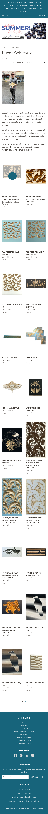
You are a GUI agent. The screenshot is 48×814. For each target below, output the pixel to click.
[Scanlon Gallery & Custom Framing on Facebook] (15, 756)
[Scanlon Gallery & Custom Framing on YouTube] (32, 756)
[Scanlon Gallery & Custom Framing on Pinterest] (21, 756)
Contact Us (24, 728)
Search (24, 723)
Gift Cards (24, 734)
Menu (7, 15)
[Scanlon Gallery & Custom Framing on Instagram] (27, 756)
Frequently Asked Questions (24, 731)
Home (4, 47)
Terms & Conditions (24, 743)
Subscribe (37, 777)
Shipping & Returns (24, 740)
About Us (24, 725)
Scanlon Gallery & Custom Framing (30, 809)
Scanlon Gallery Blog (24, 737)
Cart (44, 15)
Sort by (4, 58)
